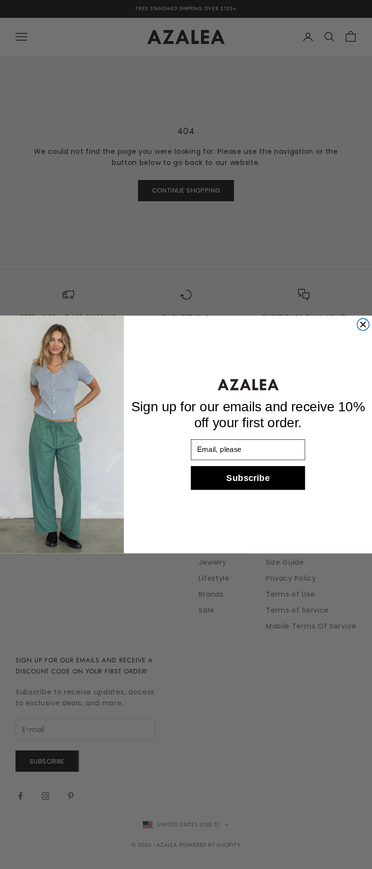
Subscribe (247, 478)
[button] (248, 384)
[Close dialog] (363, 324)
